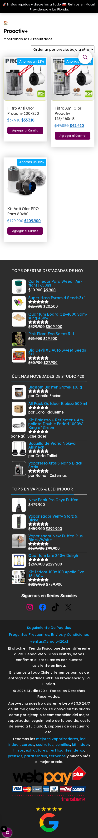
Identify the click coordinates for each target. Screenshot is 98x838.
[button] (85, 57)
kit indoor (80, 744)
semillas (62, 744)
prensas (15, 756)
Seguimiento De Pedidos (49, 627)
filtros (18, 750)
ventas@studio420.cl (49, 641)
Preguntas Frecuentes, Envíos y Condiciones (49, 634)
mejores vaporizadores (57, 739)
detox (79, 750)
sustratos (45, 744)
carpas (28, 744)
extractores (36, 750)
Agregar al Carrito (25, 130)
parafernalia (35, 756)
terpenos (57, 756)
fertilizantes (60, 750)
